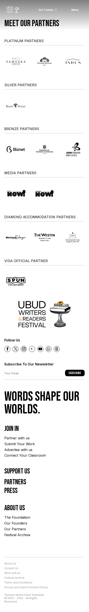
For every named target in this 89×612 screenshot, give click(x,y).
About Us (10, 563)
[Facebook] (7, 349)
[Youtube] (40, 349)
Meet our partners (31, 23)
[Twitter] (16, 349)
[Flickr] (32, 349)
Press (10, 490)
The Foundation (17, 517)
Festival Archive (17, 535)
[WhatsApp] (49, 349)
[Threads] (57, 349)
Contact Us (11, 568)
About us (14, 508)
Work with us (12, 573)
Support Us (17, 471)
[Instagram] (24, 349)
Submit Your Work (19, 444)
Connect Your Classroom (25, 455)
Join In (11, 428)
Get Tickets (45, 9)
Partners (15, 482)
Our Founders (15, 523)
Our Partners (15, 529)
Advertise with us (18, 450)
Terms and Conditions (18, 582)
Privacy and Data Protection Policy (26, 587)
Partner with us (17, 438)
